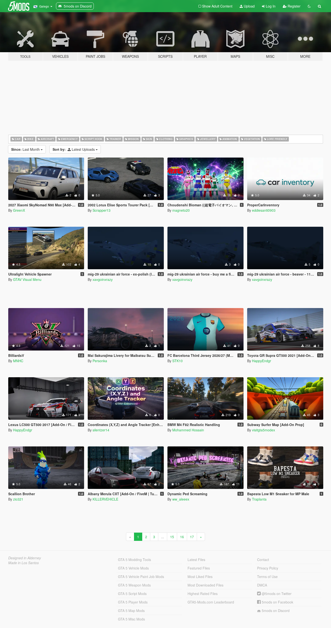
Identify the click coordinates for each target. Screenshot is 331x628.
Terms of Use (267, 576)
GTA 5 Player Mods (133, 602)
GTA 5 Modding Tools (134, 559)
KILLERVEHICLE (105, 499)
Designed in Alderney (24, 557)
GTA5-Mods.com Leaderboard (211, 602)
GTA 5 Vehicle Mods (133, 568)
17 (192, 536)
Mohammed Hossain (188, 429)
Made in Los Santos (23, 562)
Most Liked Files (200, 576)
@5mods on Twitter (276, 593)
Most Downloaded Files (205, 585)
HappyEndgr (261, 360)
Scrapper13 (101, 210)
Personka (100, 360)
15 (172, 536)
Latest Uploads (74, 149)
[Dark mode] (309, 6)
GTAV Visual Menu (27, 279)
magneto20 (181, 210)
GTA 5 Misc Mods (131, 619)
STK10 (177, 360)
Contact (263, 559)
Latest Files (196, 559)
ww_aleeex (180, 499)
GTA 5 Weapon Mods (134, 585)
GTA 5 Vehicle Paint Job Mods (141, 576)
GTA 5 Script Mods (132, 593)
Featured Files (199, 568)
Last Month (26, 149)
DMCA (262, 585)
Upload (249, 6)
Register (293, 6)
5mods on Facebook (277, 602)
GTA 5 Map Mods (131, 610)
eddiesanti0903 (264, 210)
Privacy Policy (267, 568)
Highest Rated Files (203, 593)
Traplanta (259, 499)
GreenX (19, 210)
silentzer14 (101, 429)
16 (182, 536)
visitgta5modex (263, 429)
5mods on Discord (275, 610)
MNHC (18, 360)
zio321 (18, 499)
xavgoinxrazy (103, 279)
